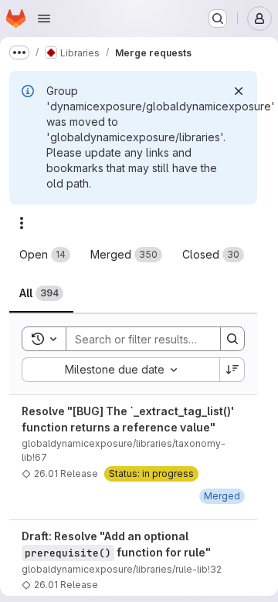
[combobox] (120, 369)
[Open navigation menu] (44, 18)
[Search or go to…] (217, 18)
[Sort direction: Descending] (232, 369)
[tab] (44, 254)
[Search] (232, 338)
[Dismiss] (238, 91)
